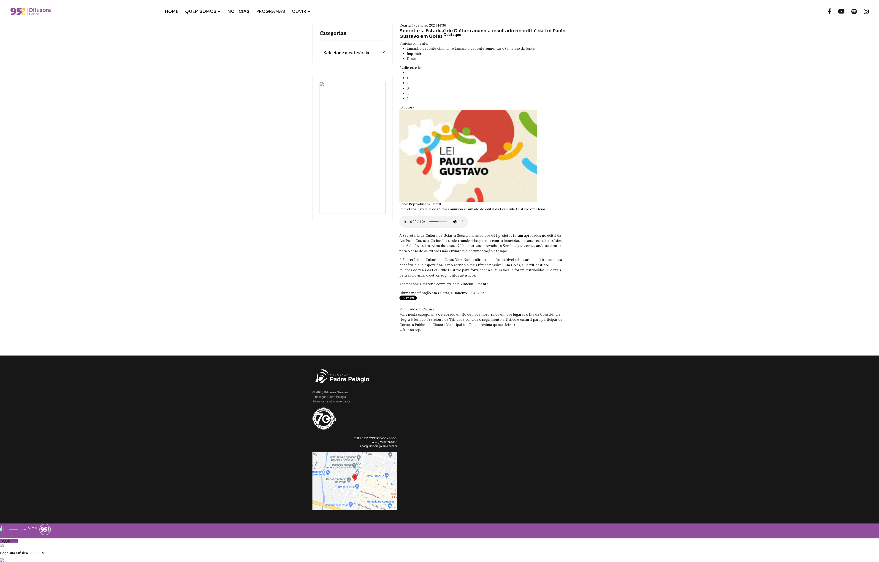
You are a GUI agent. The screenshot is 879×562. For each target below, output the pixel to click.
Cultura (428, 309)
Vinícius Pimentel (413, 43)
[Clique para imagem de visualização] (483, 156)
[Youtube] (841, 11)
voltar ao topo (410, 330)
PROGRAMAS (270, 11)
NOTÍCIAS (238, 11)
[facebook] (829, 11)
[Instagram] (866, 11)
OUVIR (299, 11)
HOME (171, 11)
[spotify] (854, 11)
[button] (352, 148)
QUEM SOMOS (200, 11)
